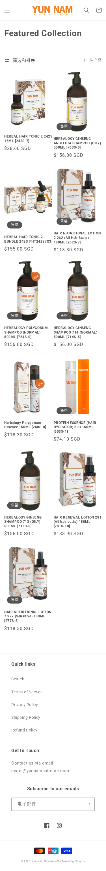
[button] (7, 10)
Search (18, 679)
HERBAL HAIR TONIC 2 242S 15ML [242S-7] (28, 138)
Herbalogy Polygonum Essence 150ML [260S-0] (25, 425)
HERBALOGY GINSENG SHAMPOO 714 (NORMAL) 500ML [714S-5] (76, 332)
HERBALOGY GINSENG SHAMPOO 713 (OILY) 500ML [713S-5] (23, 521)
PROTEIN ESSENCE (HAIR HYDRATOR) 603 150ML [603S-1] (75, 427)
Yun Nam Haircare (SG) (46, 861)
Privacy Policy (24, 704)
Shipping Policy (25, 717)
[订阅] (88, 804)
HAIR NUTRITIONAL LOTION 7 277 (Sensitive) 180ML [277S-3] (27, 616)
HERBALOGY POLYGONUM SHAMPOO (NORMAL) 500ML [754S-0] (26, 332)
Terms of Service (27, 692)
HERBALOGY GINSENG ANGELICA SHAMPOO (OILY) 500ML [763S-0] (77, 143)
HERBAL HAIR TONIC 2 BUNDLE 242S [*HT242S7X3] (28, 239)
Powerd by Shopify (73, 861)
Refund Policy (24, 730)
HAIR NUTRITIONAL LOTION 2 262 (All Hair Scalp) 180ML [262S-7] (77, 237)
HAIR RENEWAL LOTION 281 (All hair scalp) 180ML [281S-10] (78, 521)
